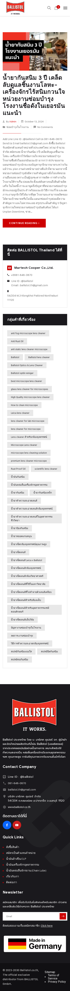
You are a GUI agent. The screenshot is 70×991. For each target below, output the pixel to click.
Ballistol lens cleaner (39, 357)
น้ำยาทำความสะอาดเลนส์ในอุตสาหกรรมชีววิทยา (32, 518)
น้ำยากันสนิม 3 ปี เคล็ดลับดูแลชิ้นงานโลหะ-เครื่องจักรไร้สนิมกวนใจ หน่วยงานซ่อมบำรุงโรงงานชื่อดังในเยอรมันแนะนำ (34, 95)
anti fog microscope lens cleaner (28, 333)
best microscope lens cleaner (26, 381)
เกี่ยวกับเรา (12, 876)
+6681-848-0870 (21, 275)
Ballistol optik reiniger (22, 373)
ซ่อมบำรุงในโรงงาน (17, 126)
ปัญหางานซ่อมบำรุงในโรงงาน (26, 627)
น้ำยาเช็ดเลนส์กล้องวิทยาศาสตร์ (27, 576)
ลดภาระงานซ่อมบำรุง (22, 635)
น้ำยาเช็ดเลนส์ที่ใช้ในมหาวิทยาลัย (28, 584)
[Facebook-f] (7, 825)
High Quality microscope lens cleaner (30, 397)
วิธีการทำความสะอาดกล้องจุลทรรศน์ (29, 643)
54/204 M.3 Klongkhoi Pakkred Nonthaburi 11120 (32, 298)
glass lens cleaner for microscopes (29, 389)
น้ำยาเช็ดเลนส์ (18, 552)
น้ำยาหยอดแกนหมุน (21, 536)
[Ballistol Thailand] (15, 8)
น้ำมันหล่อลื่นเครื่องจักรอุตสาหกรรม (29, 484)
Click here (47, 925)
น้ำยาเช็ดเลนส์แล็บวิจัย (22, 619)
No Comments (45, 126)
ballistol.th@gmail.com (22, 789)
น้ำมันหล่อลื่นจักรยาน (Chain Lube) (26, 870)
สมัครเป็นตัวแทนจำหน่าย (21, 853)
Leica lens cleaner (20, 412)
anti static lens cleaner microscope (29, 349)
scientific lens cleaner (46, 468)
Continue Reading (23, 223)
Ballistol (15, 357)
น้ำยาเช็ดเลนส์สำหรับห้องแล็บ (26, 600)
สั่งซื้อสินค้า (12, 847)
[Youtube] (17, 825)
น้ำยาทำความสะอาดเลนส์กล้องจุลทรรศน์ (32, 508)
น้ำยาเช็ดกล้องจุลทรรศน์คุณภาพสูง (28, 544)
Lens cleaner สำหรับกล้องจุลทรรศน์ (29, 436)
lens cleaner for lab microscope (27, 420)
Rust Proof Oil (18, 468)
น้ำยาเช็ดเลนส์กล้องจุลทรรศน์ (26, 568)
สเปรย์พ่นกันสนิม (19, 659)
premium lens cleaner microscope (29, 460)
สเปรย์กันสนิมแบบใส (21, 651)
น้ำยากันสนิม (17, 492)
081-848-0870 (17, 783)
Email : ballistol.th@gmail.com (29, 285)
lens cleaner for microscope (26, 428)
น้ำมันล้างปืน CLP (16, 858)
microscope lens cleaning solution (29, 452)
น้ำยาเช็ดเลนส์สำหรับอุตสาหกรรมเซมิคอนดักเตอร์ (30, 609)
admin (12, 121)
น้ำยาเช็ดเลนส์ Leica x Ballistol (26, 560)
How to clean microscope (24, 405)
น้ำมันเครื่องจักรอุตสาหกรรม (22, 864)
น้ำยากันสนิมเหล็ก (42, 492)
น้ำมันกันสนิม (18, 476)
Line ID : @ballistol (22, 281)
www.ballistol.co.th (19, 807)
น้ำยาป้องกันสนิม (19, 528)
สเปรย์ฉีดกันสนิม (49, 651)
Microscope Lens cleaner (24, 444)
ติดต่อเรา (11, 882)
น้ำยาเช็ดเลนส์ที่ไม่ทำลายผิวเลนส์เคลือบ (31, 592)
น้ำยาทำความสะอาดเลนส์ (24, 500)
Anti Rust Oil (17, 341)
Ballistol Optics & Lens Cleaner (27, 365)
